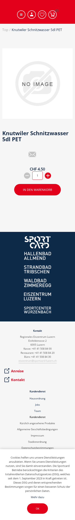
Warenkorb (56, 11)
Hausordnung (37, 398)
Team (37, 411)
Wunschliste (42, 14)
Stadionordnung (37, 442)
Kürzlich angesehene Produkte (37, 423)
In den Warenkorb (37, 190)
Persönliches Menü (32, 14)
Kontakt (18, 380)
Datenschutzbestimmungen (37, 448)
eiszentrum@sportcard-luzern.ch (38, 360)
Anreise (17, 371)
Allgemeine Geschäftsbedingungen (37, 429)
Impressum (37, 435)
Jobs (37, 404)
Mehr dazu (37, 497)
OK (37, 508)
